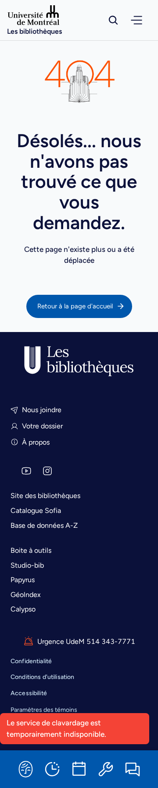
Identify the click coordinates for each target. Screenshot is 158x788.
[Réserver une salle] (79, 769)
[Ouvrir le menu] (136, 20)
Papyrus (23, 580)
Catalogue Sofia (36, 510)
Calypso (23, 609)
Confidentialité (31, 661)
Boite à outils (31, 550)
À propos (36, 442)
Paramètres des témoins (44, 710)
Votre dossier (42, 426)
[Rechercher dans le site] (113, 20)
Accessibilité (29, 693)
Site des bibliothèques (45, 495)
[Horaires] (52, 769)
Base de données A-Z (44, 525)
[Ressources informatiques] (105, 769)
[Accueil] (79, 361)
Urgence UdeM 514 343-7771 (86, 641)
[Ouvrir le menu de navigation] (136, 20)
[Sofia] (25, 769)
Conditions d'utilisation (42, 677)
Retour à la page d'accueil (75, 306)
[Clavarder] (132, 769)
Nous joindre (41, 410)
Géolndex (26, 594)
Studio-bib (27, 565)
